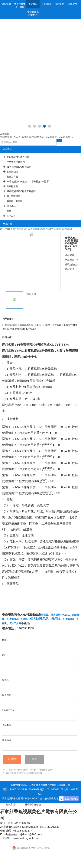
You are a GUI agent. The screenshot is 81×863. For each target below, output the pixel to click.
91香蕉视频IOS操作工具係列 (21, 191)
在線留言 (72, 4)
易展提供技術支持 (11, 798)
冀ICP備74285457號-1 (32, 798)
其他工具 (11, 216)
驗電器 (44, 614)
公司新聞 (46, 4)
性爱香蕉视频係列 (16, 162)
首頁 (12, 229)
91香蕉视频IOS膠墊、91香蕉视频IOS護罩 (28, 181)
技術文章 (59, 4)
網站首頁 (6, 4)
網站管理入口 (51, 798)
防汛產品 (11, 206)
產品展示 (32, 4)
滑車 (9, 211)
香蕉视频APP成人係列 (18, 157)
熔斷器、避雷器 (14, 201)
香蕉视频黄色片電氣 (19, 5)
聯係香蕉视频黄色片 (33, 13)
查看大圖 (31, 294)
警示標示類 (12, 186)
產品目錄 (21, 229)
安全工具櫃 (12, 176)
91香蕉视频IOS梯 (63, 229)
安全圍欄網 (12, 171)
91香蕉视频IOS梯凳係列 (19, 167)
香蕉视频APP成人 (60, 614)
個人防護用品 (13, 196)
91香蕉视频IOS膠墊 (17, 619)
